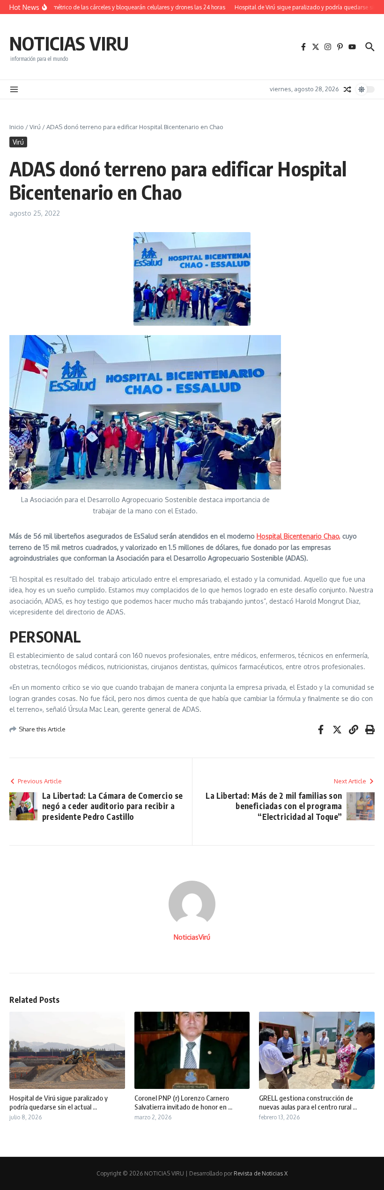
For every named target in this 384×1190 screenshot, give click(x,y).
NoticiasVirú (192, 937)
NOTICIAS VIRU (69, 43)
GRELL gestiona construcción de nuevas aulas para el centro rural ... (308, 1102)
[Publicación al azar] (347, 89)
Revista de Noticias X (261, 1173)
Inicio (16, 127)
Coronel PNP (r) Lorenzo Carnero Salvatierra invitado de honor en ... (183, 1102)
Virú (35, 127)
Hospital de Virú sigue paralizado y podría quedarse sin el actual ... (58, 1102)
